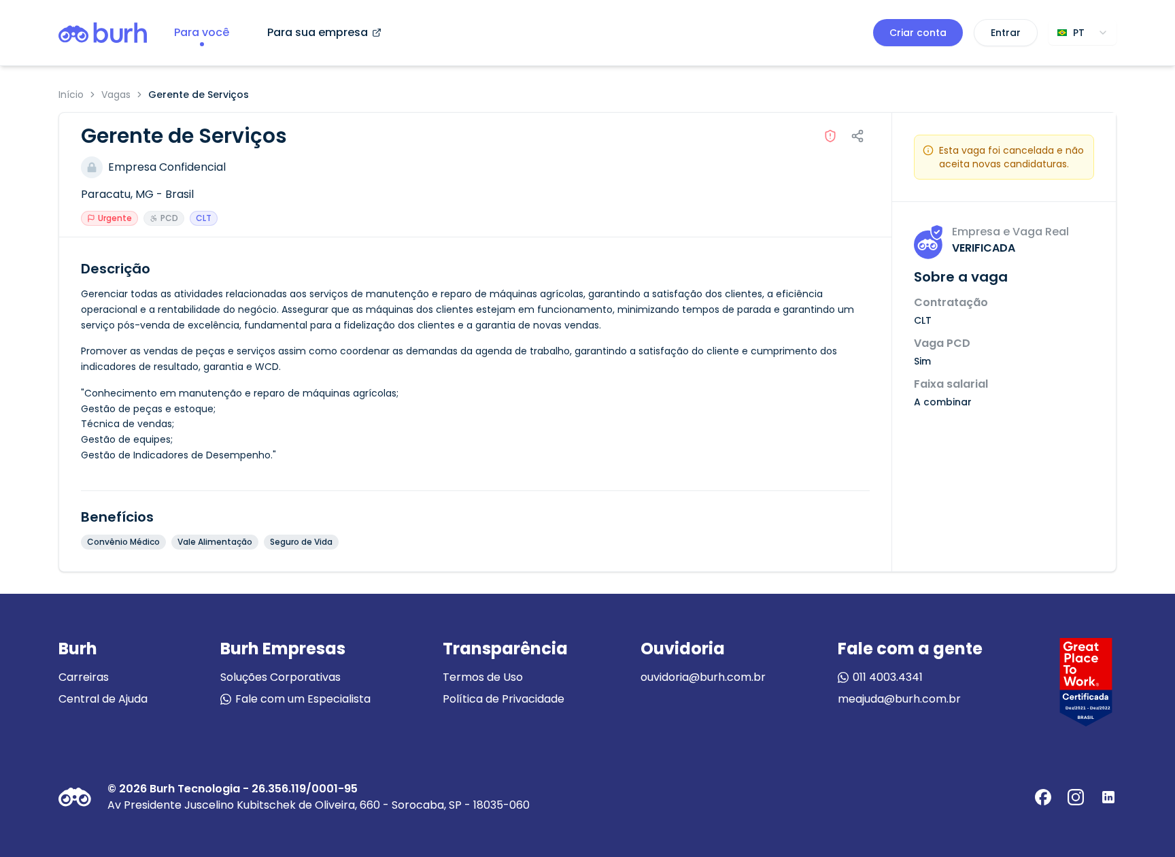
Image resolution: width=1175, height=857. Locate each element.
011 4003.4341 (888, 677)
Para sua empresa (317, 32)
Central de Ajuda (103, 699)
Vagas (116, 94)
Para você (201, 32)
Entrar (1006, 32)
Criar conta (918, 32)
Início (71, 94)
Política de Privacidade (503, 699)
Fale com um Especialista (303, 699)
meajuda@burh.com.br (899, 699)
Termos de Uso (483, 677)
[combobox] (1083, 32)
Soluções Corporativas (280, 677)
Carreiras (83, 677)
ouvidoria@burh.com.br (703, 677)
